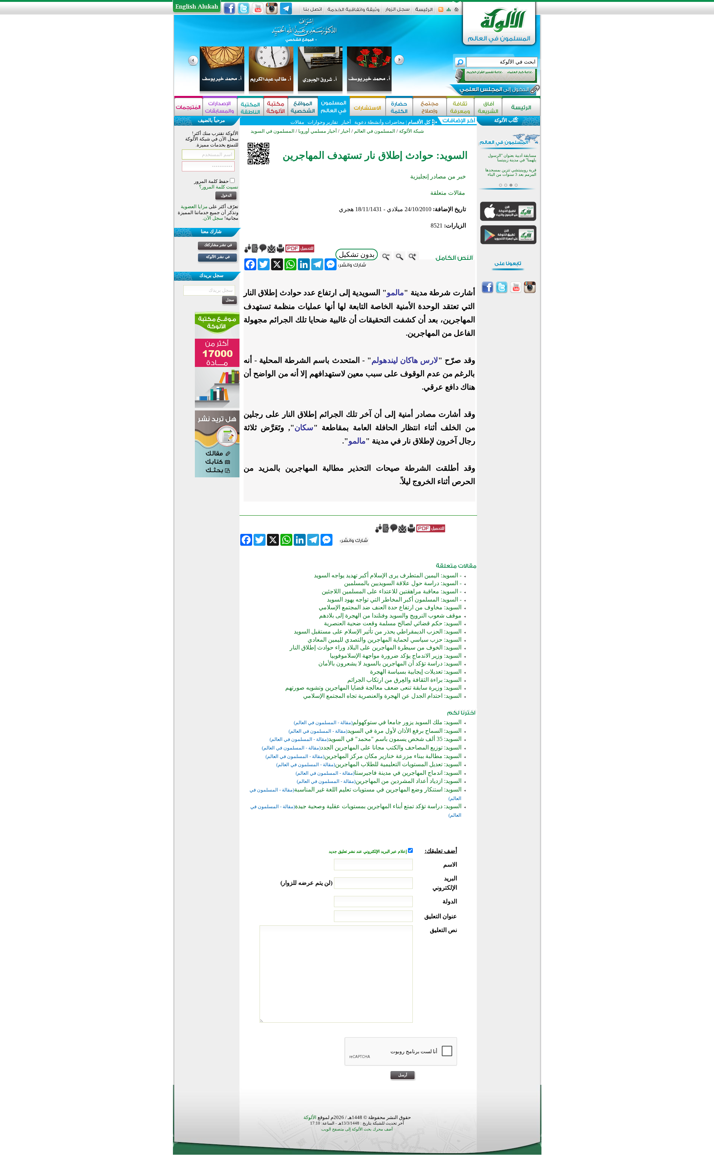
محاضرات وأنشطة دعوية (379, 122)
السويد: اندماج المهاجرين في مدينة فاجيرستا (407, 773)
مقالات (297, 122)
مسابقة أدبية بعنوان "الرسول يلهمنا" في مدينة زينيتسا (512, 158)
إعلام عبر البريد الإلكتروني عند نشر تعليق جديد (368, 851)
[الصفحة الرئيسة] (456, 11)
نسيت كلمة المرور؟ (218, 187)
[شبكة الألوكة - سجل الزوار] (397, 11)
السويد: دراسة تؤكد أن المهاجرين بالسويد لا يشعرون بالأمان (389, 663)
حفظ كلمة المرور (212, 181)
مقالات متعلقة (447, 193)
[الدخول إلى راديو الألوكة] (489, 76)
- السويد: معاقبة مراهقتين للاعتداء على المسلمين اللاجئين (391, 591)
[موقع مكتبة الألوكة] (276, 107)
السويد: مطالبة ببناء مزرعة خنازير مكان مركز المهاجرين (392, 756)
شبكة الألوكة (411, 131)
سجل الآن (213, 218)
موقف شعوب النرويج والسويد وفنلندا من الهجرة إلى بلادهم (390, 615)
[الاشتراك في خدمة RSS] (441, 11)
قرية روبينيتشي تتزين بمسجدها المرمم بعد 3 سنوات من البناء (510, 172)
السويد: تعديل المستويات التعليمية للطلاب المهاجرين (398, 764)
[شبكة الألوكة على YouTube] (258, 8)
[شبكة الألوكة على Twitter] (244, 8)
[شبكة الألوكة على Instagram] (272, 8)
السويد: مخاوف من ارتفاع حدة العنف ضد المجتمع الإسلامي (390, 607)
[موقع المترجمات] (188, 107)
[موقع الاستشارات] (368, 107)
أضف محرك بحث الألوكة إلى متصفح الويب (357, 1129)
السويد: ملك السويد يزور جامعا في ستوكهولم (407, 722)
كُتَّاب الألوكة (506, 120)
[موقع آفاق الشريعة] (488, 107)
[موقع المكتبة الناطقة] (250, 107)
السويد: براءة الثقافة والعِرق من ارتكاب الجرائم (404, 680)
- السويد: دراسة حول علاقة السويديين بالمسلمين (402, 583)
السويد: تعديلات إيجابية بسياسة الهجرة (415, 671)
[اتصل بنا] (312, 11)
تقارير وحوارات (322, 122)
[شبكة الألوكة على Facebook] (229, 8)
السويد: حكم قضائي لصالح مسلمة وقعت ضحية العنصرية (392, 623)
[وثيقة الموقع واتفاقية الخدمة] (353, 12)
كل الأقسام (419, 122)
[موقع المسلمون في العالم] (334, 107)
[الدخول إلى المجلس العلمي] (493, 91)
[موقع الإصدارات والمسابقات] (220, 107)
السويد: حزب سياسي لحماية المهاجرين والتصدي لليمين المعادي (384, 639)
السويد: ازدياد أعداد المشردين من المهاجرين (408, 781)
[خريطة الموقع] (449, 11)
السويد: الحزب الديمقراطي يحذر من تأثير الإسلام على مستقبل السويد (377, 631)
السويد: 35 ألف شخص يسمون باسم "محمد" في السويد (394, 739)
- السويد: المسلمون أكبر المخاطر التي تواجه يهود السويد (394, 599)
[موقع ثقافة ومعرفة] (460, 107)
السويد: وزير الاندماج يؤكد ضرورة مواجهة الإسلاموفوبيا (395, 655)
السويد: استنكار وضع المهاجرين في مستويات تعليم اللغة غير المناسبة (377, 789)
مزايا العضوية (194, 206)
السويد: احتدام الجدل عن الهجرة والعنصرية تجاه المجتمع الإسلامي (382, 696)
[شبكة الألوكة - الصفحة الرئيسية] (424, 12)
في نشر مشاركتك (218, 245)
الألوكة (309, 1117)
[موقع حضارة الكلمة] (399, 107)
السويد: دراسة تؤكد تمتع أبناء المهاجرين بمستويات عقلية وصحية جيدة (378, 806)
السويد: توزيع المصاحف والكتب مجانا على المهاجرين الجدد (391, 747)
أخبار (346, 122)
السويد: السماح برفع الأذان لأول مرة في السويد (404, 731)
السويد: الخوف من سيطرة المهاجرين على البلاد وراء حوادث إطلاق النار (375, 647)
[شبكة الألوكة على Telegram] (286, 8)
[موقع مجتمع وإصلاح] (430, 107)
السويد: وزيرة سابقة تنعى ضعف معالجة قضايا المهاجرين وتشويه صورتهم (373, 687)
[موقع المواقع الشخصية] (303, 107)
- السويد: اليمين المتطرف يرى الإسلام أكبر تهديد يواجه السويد (387, 575)
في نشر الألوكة (218, 257)
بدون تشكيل (356, 254)
